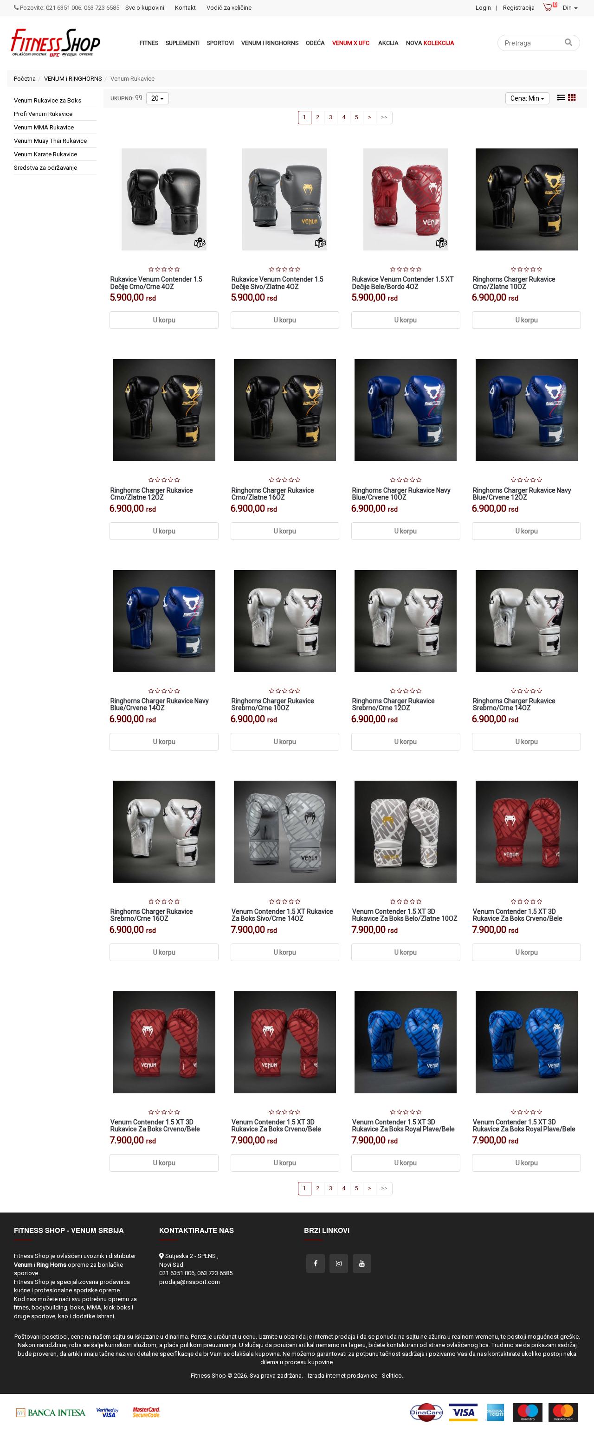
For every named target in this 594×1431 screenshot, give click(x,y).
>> (384, 117)
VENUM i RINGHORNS (269, 42)
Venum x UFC (350, 42)
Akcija (388, 42)
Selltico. (392, 1375)
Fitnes (149, 42)
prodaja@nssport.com (189, 1281)
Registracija (519, 7)
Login (483, 7)
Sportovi (220, 42)
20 (155, 98)
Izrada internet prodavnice (342, 1375)
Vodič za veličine (229, 7)
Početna (25, 78)
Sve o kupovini (144, 7)
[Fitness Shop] (55, 43)
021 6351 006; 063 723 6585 (195, 1273)
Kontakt (185, 7)
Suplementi (183, 42)
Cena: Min (525, 98)
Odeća (315, 42)
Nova (430, 42)
